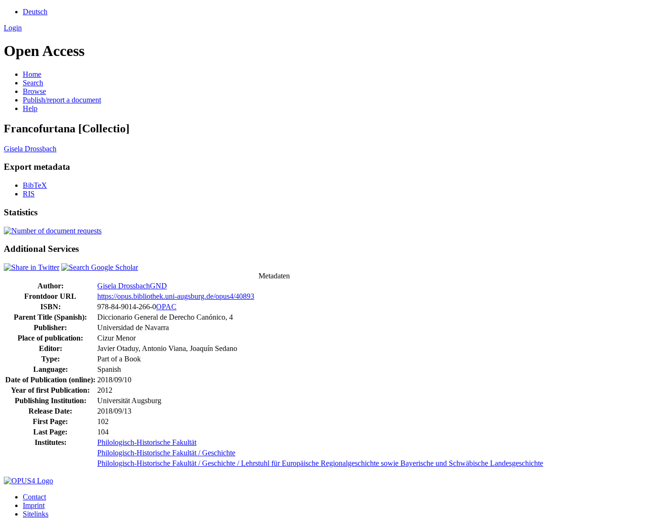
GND (158, 286)
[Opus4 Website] (28, 481)
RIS (29, 194)
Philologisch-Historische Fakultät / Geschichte (166, 453)
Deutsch (35, 12)
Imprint (34, 505)
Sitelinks (35, 514)
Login (13, 28)
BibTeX (35, 185)
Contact (34, 497)
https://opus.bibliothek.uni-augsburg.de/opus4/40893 (175, 296)
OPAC (166, 307)
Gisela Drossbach (30, 149)
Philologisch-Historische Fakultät (146, 442)
